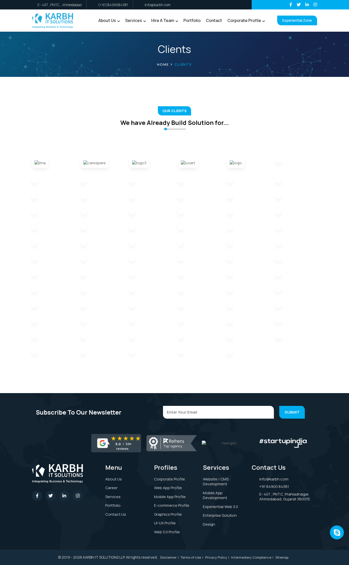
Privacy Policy (216, 557)
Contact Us (115, 514)
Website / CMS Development (216, 481)
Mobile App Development (215, 495)
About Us (107, 20)
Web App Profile (168, 487)
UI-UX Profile (165, 523)
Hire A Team (162, 20)
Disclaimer (168, 557)
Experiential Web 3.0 (220, 506)
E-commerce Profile (171, 505)
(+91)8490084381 (113, 4)
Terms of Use (191, 557)
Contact (214, 20)
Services (133, 20)
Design (209, 524)
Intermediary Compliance (251, 557)
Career (111, 487)
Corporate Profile (244, 20)
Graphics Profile (168, 514)
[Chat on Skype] (337, 532)
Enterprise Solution (220, 515)
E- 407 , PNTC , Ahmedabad (60, 4)
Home (163, 64)
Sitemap (281, 557)
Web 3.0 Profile (167, 532)
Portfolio (192, 20)
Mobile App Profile (170, 496)
